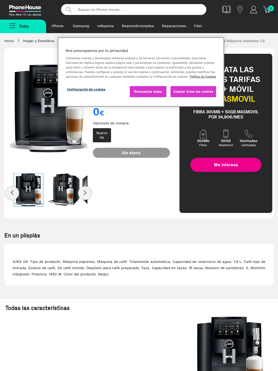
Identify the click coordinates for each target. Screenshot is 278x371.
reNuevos (105, 26)
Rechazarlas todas (148, 91)
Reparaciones (174, 26)
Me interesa (226, 164)
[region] (141, 72)
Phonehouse (30, 9)
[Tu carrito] (267, 9)
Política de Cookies (203, 76)
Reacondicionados (138, 26)
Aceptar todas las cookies (193, 91)
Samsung (81, 26)
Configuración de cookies (86, 89)
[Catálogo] (226, 9)
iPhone (58, 26)
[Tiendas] (240, 9)
